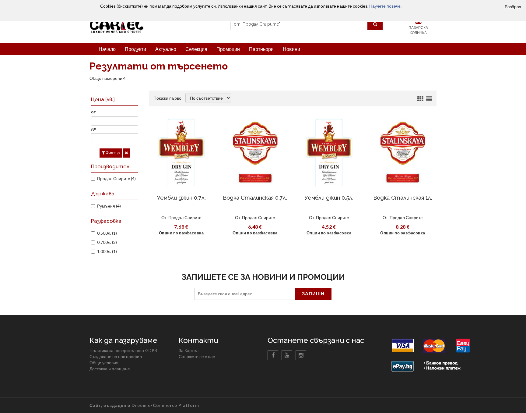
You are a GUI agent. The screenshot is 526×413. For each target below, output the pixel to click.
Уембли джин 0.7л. (181, 197)
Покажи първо (167, 98)
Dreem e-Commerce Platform (165, 405)
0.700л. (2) (107, 242)
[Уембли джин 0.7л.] (181, 152)
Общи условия (103, 362)
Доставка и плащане (109, 368)
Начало (107, 49)
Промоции (228, 49)
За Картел (188, 350)
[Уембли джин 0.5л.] (328, 152)
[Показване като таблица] (420, 98)
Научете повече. (385, 6)
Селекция (196, 49)
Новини (291, 49)
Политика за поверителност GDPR (123, 350)
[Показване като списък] (429, 98)
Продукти (135, 49)
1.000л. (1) (107, 251)
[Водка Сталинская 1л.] (402, 152)
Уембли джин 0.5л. (328, 197)
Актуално (165, 49)
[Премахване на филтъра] (126, 153)
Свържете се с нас (197, 356)
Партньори (261, 49)
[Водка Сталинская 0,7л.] (255, 152)
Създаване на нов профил (115, 356)
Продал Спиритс (184, 217)
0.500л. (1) (107, 233)
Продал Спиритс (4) (116, 178)
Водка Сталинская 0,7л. (255, 197)
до (93, 128)
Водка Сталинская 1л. (402, 197)
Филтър (112, 152)
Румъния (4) (109, 205)
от (93, 111)
